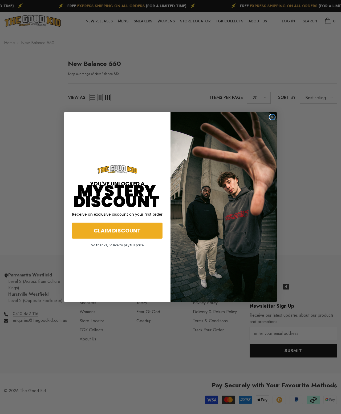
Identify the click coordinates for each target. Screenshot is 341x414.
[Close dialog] (272, 117)
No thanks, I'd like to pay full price (117, 245)
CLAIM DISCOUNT (117, 230)
